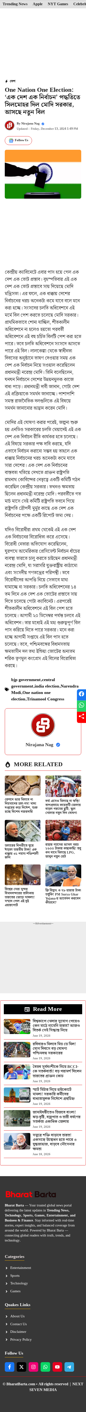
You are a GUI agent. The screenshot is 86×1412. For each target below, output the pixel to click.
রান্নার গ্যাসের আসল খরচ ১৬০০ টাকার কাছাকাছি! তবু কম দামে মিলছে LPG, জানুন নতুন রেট (63, 850)
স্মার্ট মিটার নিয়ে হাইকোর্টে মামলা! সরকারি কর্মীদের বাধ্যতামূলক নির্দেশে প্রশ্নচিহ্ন (54, 1094)
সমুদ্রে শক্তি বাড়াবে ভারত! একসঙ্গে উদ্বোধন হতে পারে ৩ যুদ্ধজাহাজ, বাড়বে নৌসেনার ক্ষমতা (55, 1142)
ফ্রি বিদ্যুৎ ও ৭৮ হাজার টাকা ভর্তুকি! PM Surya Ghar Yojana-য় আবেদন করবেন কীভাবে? (63, 896)
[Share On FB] (81, 694)
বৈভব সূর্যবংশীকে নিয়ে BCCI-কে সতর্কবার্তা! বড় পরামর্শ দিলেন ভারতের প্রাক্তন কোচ (57, 1071)
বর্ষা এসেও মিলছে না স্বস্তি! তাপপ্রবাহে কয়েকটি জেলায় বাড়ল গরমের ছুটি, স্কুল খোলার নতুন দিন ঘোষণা (63, 807)
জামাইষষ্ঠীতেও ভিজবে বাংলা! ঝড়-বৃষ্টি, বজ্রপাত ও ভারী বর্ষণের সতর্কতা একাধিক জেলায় (57, 1116)
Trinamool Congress (45, 699)
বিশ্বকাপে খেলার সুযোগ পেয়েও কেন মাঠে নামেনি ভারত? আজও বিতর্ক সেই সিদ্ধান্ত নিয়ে (56, 1025)
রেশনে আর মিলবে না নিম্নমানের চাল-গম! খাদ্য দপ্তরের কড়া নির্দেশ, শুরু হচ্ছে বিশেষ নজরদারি (21, 805)
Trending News (15, 4)
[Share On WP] (81, 706)
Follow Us (21, 140)
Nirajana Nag (30, 123)
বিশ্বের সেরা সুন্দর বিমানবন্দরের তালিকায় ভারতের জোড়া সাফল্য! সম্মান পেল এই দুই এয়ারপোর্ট (20, 897)
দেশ (12, 81)
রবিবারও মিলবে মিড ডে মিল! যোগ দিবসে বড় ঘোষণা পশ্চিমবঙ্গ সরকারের (54, 1048)
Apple (38, 4)
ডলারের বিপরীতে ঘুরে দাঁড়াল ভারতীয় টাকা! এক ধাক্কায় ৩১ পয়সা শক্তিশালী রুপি (21, 851)
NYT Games (58, 4)
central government (33, 683)
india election (47, 686)
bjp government (26, 679)
